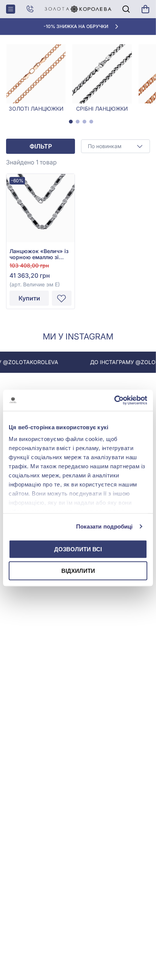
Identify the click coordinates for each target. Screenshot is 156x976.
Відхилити (78, 571)
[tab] (70, 122)
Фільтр (41, 146)
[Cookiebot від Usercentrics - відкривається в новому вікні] (114, 400)
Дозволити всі (78, 549)
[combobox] (115, 146)
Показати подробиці (104, 526)
